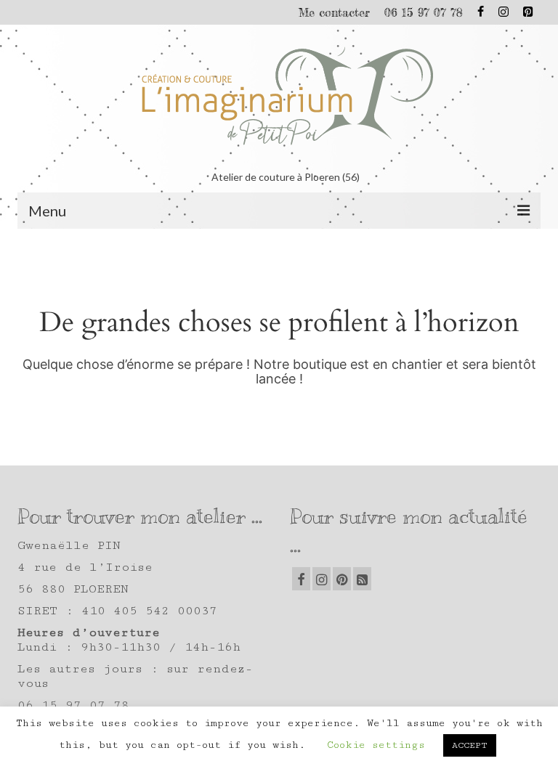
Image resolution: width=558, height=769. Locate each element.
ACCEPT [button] (470, 745)
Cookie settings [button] (376, 745)
